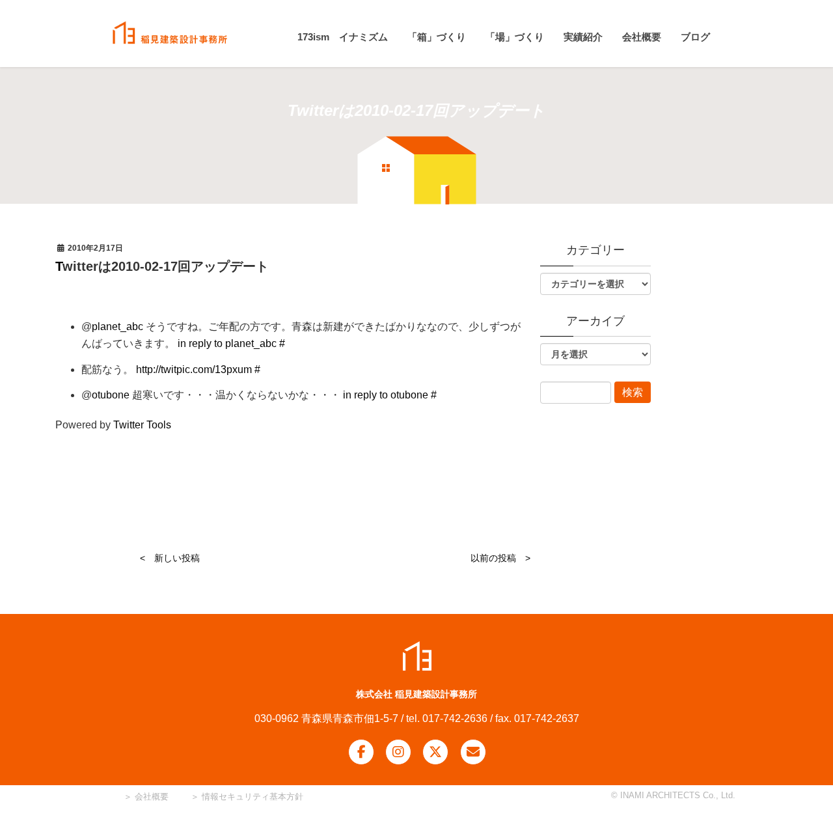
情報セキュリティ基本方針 (252, 796)
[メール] (473, 752)
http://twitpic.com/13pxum (194, 369)
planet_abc (117, 326)
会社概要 (150, 796)
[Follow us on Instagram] (398, 752)
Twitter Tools (142, 424)
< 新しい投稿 (170, 558)
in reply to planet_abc (227, 343)
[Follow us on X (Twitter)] (435, 752)
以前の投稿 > (500, 558)
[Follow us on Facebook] (361, 752)
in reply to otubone (385, 394)
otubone (111, 394)
